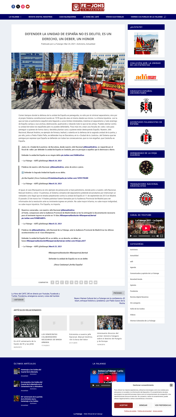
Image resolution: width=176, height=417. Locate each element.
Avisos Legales (157, 411)
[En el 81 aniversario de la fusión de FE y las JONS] (26, 326)
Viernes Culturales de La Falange (147, 17)
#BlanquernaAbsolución (69, 215)
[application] (146, 228)
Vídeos (132, 315)
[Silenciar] (157, 236)
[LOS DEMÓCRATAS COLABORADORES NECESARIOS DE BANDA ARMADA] (54, 323)
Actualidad (90, 44)
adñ (131, 261)
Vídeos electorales (115, 17)
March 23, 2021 (55, 224)
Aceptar (123, 405)
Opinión (133, 285)
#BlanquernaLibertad (87, 215)
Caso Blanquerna (67, 17)
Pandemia (134, 291)
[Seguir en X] (18, 6)
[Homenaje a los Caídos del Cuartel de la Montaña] (17, 371)
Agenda (133, 267)
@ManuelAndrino (90, 147)
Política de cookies (130, 411)
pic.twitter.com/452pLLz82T (74, 241)
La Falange (14, 17)
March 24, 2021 (55, 161)
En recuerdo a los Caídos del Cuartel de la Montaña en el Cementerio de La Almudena (32, 384)
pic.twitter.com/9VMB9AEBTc (34, 218)
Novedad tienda (136, 279)
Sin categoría (135, 303)
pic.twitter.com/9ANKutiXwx (72, 155)
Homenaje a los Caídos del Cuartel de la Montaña (31, 371)
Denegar (143, 405)
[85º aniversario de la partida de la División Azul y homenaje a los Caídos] (17, 398)
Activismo (81, 44)
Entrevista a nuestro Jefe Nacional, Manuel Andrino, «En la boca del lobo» (81, 337)
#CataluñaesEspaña (56, 178)
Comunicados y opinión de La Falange (144, 273)
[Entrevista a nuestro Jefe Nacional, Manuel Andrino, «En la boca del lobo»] (82, 323)
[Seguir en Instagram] (23, 6)
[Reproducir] (131, 236)
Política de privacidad (145, 411)
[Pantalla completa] (161, 236)
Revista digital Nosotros (40, 17)
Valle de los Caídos (137, 309)
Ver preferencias (163, 405)
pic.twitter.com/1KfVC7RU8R (76, 178)
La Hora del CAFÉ (91, 17)
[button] (171, 385)
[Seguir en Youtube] (28, 6)
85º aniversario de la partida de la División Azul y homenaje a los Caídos (32, 399)
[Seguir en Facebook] (13, 6)
